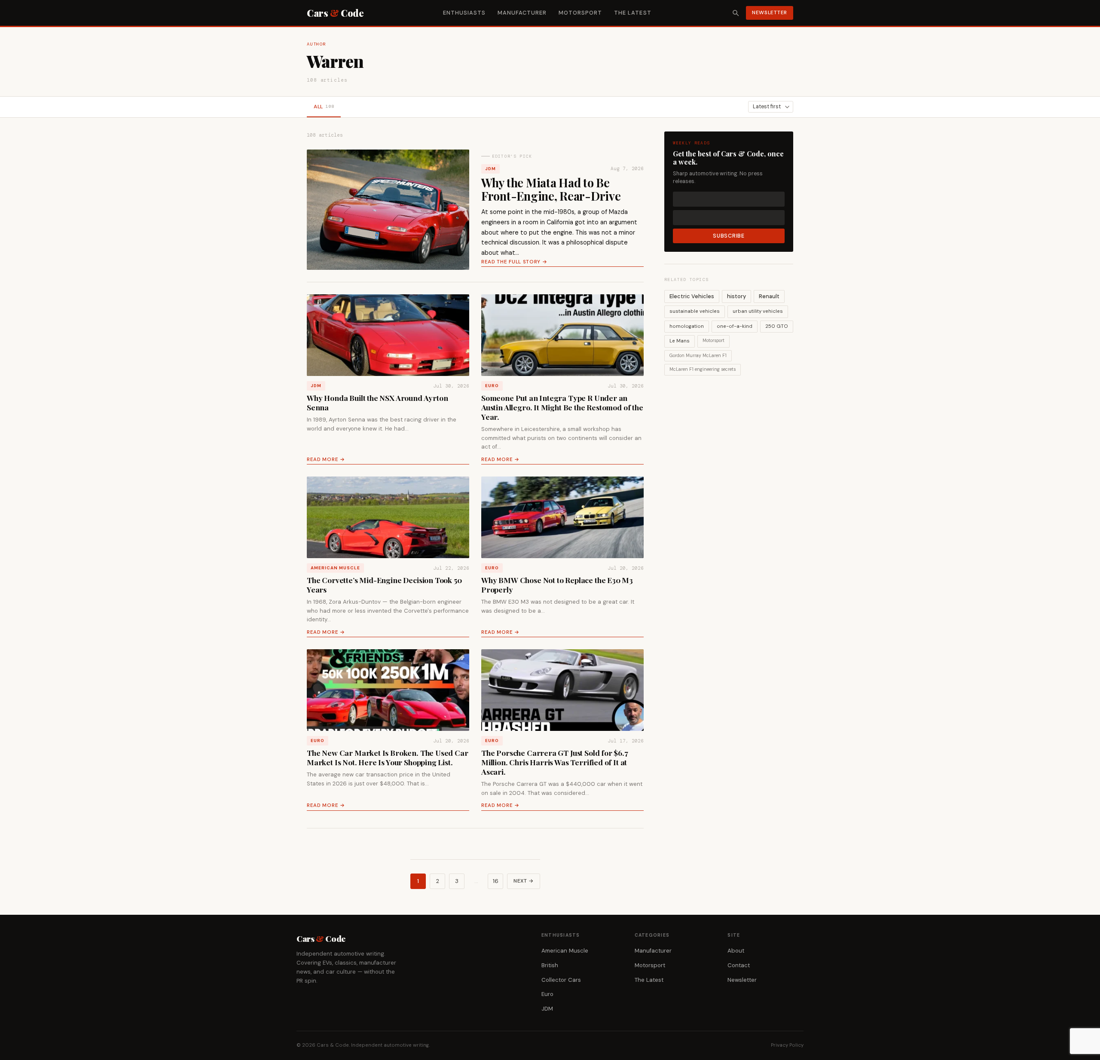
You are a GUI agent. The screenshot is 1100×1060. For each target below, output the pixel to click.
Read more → (326, 459)
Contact (738, 965)
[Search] (735, 13)
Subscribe (729, 235)
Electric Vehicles (691, 296)
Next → (523, 880)
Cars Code (335, 13)
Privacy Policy (787, 1045)
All (324, 106)
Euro (492, 385)
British (549, 965)
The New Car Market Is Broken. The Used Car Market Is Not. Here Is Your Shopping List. (387, 757)
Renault (769, 296)
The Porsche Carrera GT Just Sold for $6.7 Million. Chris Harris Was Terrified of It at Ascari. (554, 762)
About (735, 950)
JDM (490, 168)
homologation (686, 326)
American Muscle (335, 568)
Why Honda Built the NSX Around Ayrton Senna (377, 402)
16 (495, 881)
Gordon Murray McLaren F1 (698, 355)
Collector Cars (561, 980)
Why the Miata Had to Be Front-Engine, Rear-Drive (550, 189)
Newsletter (769, 12)
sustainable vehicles (694, 311)
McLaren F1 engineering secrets (702, 369)
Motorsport (580, 12)
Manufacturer (522, 12)
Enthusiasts (464, 12)
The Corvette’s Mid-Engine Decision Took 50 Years (384, 584)
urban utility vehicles (758, 311)
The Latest (632, 12)
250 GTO (776, 326)
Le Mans (679, 341)
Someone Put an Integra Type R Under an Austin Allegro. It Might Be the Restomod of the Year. (562, 407)
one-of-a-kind (734, 326)
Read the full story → (514, 262)
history (736, 296)
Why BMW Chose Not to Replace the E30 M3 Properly (557, 584)
